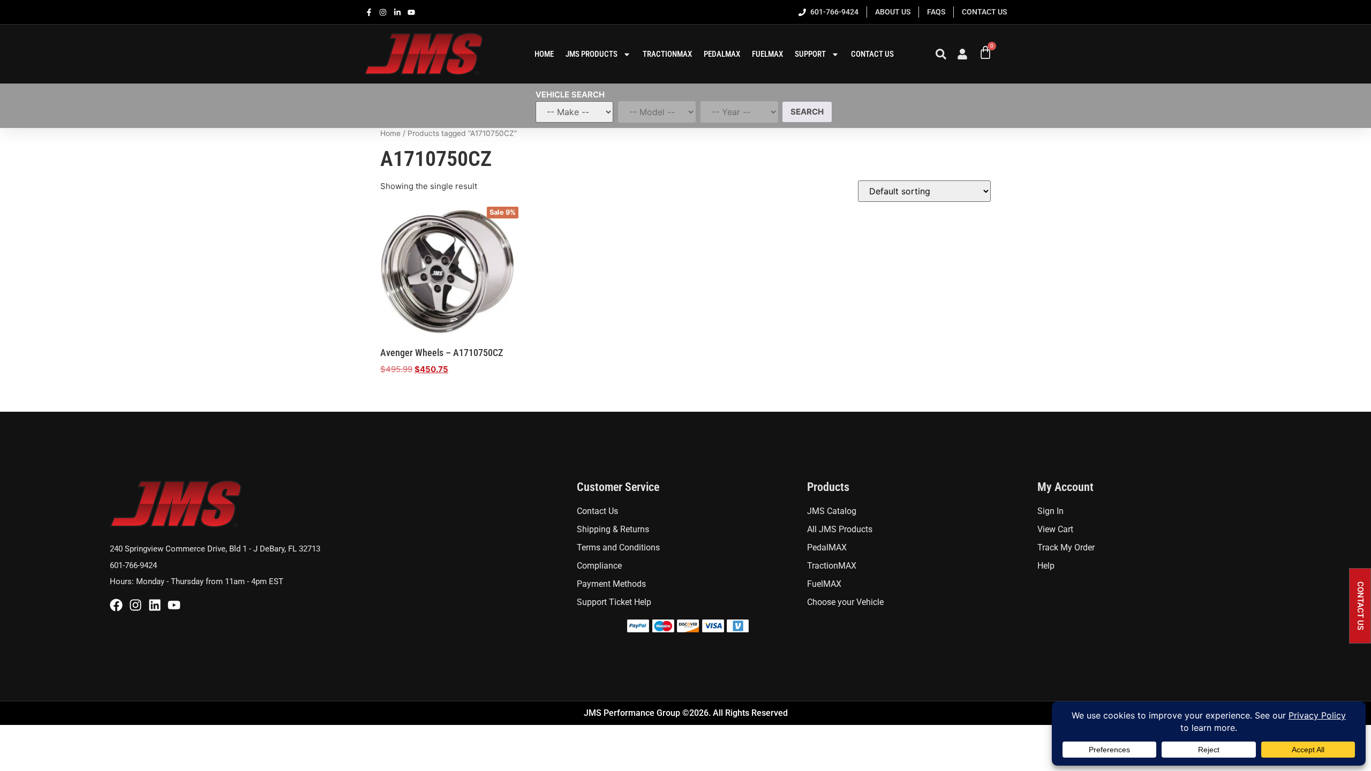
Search (807, 112)
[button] (1360, 606)
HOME (544, 54)
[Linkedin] (154, 605)
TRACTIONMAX (667, 54)
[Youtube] (174, 605)
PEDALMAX (722, 54)
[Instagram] (135, 605)
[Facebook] (116, 605)
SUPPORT (810, 54)
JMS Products (591, 54)
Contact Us (872, 54)
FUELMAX (767, 54)
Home (390, 133)
